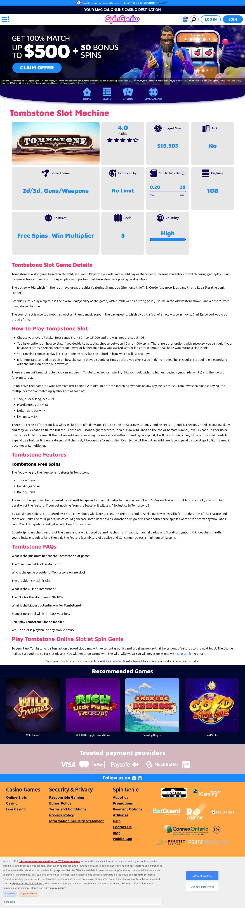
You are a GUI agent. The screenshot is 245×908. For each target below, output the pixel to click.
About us (120, 797)
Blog (117, 833)
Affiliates (120, 815)
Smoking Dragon (152, 735)
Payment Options (127, 809)
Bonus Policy (60, 803)
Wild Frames (33, 735)
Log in (211, 19)
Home (87, 98)
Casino (128, 98)
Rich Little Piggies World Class (93, 735)
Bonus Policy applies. (87, 82)
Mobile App (122, 839)
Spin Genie (184, 653)
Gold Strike (212, 735)
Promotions (123, 803)
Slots (107, 98)
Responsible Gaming (66, 797)
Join (233, 19)
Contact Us (122, 827)
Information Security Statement (76, 821)
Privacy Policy (61, 815)
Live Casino (153, 98)
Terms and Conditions (67, 809)
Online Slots (16, 797)
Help (117, 821)
